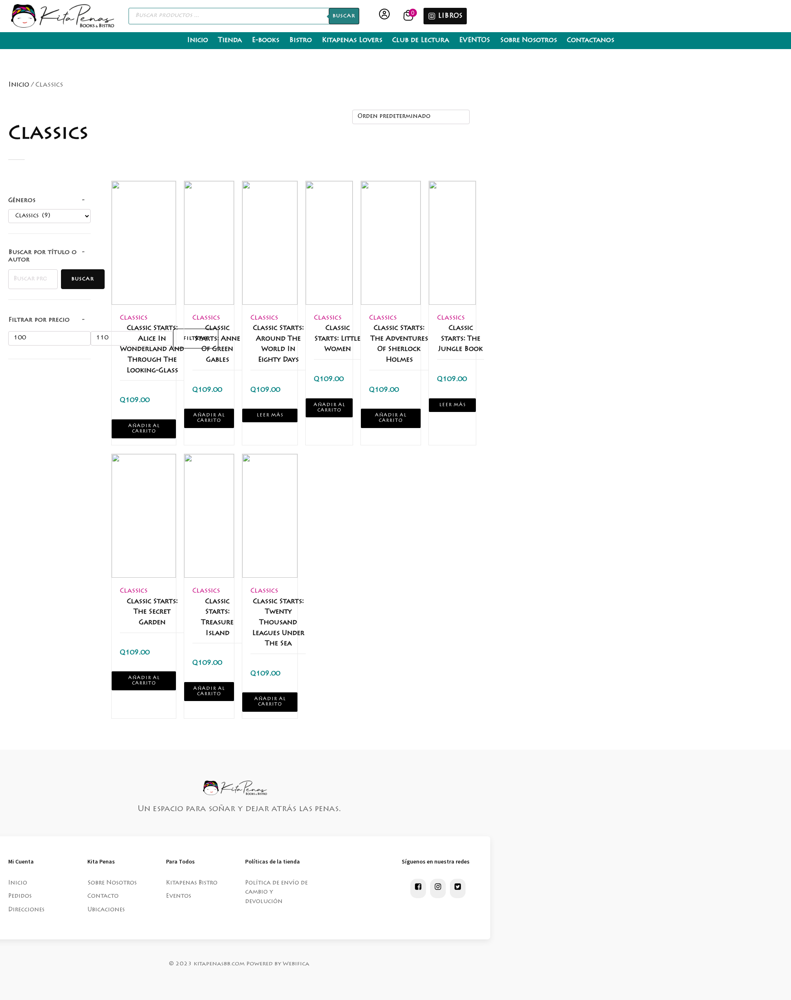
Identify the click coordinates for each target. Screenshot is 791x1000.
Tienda (230, 40)
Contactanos (590, 40)
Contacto (103, 896)
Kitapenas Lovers (352, 40)
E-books (265, 40)
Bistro (300, 40)
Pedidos (20, 896)
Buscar (82, 279)
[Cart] (409, 16)
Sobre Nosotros (528, 40)
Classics (133, 318)
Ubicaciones (106, 910)
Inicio (197, 40)
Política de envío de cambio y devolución (276, 892)
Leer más (270, 415)
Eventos (178, 896)
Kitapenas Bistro (192, 883)
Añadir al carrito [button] (144, 429)
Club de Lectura (420, 40)
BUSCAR (344, 16)
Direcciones (26, 910)
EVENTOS (474, 40)
